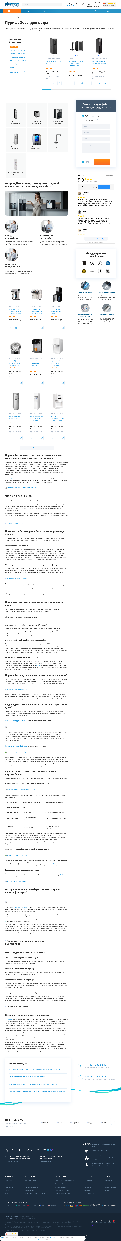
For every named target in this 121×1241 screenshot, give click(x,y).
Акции (70, 11)
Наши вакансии (9, 1187)
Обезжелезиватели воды (31, 1187)
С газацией (87, 1190)
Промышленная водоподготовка (64, 1180)
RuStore (44, 1205)
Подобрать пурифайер (31, 11)
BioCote (38, 665)
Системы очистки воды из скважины (35, 1193)
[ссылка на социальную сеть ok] (105, 1221)
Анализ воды (108, 1180)
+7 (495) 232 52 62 (73, 4)
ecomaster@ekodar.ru (93, 6)
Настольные (87, 1187)
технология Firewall (22, 644)
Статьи (7, 1190)
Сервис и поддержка (110, 1187)
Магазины (8, 1184)
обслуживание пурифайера (21, 907)
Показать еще (36, 448)
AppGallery (33, 1205)
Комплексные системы (31, 1180)
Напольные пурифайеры (15, 721)
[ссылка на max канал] (51, 1150)
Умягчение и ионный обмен (63, 1193)
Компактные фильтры (31, 1184)
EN (113, 11)
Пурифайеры (88, 1180)
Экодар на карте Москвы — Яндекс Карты (96, 242)
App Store (11, 1205)
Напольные (87, 1184)
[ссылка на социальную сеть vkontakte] (92, 1221)
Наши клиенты (14, 1119)
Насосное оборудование (62, 1190)
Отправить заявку (102, 162)
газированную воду (57, 863)
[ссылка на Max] (92, 1225)
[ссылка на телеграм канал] (48, 1150)
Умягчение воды (29, 1190)
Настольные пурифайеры (16, 746)
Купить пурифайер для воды (14, 478)
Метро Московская (45, 1161)
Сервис (51, 11)
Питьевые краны (89, 1193)
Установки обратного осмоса (63, 1184)
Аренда (43, 11)
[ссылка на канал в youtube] (96, 1221)
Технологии (60, 11)
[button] (112, 59)
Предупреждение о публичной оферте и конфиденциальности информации (25, 1230)
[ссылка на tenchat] (113, 1221)
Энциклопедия (18, 1063)
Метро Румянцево (13, 1161)
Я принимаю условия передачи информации (88, 162)
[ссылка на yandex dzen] (109, 1221)
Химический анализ (110, 1184)
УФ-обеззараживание (61, 1187)
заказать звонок (69, 5)
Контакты (7, 1193)
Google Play (22, 1205)
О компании (79, 11)
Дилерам (107, 1190)
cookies (52, 1237)
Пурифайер (8, 1019)
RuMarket (54, 1205)
